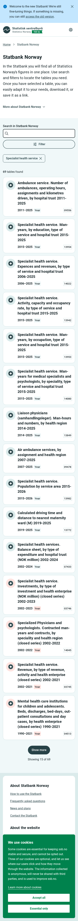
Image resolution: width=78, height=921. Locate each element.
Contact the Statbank (23, 815)
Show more (39, 750)
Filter (42, 144)
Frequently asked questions (27, 801)
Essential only (39, 908)
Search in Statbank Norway (20, 126)
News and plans (20, 808)
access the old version (40, 16)
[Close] (72, 6)
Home (7, 44)
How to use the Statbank (26, 794)
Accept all (38, 897)
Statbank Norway (28, 44)
